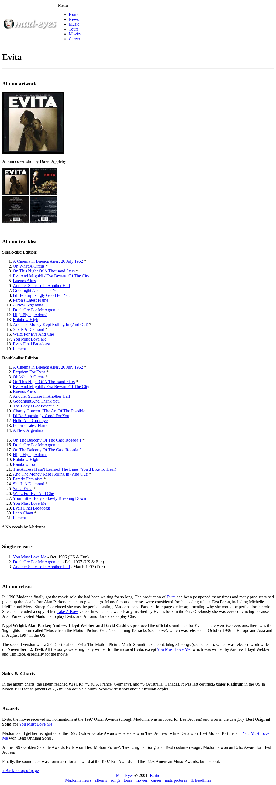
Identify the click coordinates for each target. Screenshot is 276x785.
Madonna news (78, 780)
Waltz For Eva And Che (33, 334)
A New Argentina (28, 305)
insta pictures (176, 780)
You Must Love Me (29, 339)
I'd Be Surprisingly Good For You (42, 295)
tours (128, 780)
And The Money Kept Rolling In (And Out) (50, 324)
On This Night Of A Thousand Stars (44, 271)
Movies (75, 34)
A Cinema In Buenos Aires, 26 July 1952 (48, 261)
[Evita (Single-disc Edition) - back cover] (15, 222)
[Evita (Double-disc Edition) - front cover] (43, 193)
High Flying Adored (30, 314)
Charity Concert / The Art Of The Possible (49, 411)
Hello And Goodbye (30, 420)
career (156, 780)
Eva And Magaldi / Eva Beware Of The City (51, 276)
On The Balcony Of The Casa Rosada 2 (47, 449)
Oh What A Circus (28, 266)
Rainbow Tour (25, 464)
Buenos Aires (24, 280)
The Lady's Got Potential (34, 406)
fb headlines (201, 780)
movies (142, 780)
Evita (171, 597)
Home (74, 14)
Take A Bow (67, 611)
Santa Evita (22, 488)
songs (115, 780)
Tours (73, 29)
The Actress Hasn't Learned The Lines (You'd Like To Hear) (64, 469)
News (74, 19)
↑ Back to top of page (20, 770)
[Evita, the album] (33, 152)
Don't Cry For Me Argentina (37, 310)
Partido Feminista (28, 479)
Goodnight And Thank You (36, 290)
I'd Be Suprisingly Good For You (41, 415)
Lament (19, 348)
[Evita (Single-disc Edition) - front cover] (15, 193)
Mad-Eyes (124, 775)
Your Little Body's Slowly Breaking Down (49, 498)
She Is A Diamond (28, 329)
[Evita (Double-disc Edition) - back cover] (43, 222)
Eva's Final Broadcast (31, 344)
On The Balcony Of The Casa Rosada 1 (47, 440)
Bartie (155, 775)
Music (74, 24)
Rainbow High (25, 319)
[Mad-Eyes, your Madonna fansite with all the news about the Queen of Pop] (30, 27)
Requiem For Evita (29, 372)
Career (74, 38)
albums (101, 780)
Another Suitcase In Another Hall (41, 285)
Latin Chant (23, 513)
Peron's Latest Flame (30, 300)
